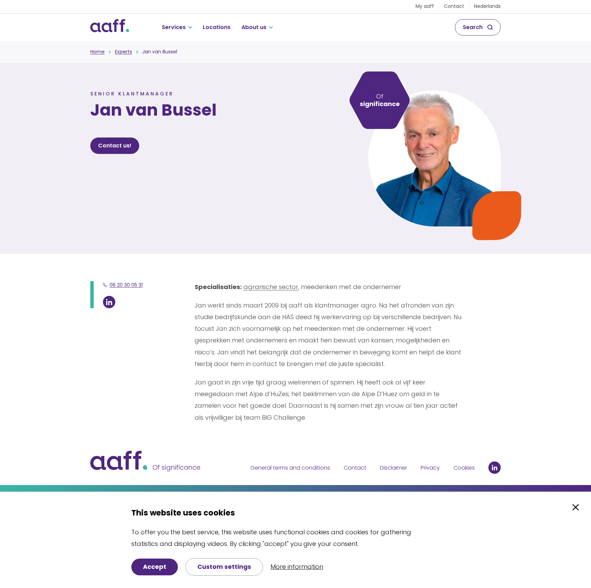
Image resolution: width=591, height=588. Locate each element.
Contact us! (114, 145)
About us (253, 27)
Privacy (430, 468)
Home (97, 51)
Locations (217, 27)
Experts (123, 51)
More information (297, 566)
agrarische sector (271, 287)
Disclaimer (393, 468)
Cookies (464, 468)
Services (174, 27)
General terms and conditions (290, 468)
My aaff (425, 6)
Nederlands (487, 6)
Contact (454, 6)
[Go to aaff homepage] (109, 27)
